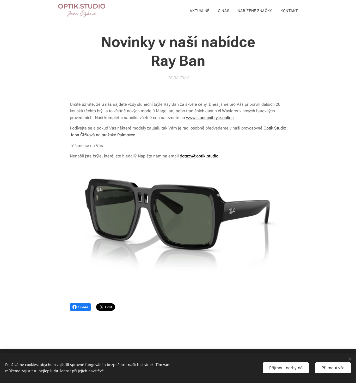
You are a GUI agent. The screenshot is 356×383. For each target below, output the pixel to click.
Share (83, 307)
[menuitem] (201, 10)
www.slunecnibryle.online (210, 117)
